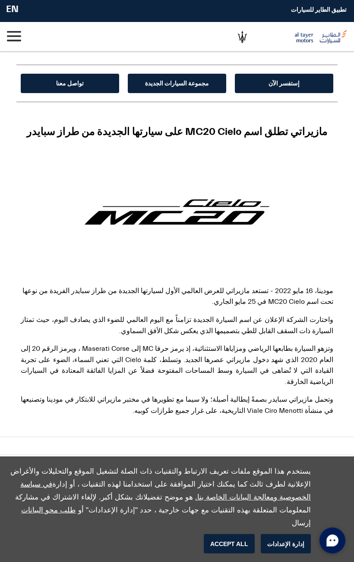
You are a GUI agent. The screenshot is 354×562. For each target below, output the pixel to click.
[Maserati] (242, 37)
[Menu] (15, 37)
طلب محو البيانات (48, 510)
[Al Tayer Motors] (310, 37)
